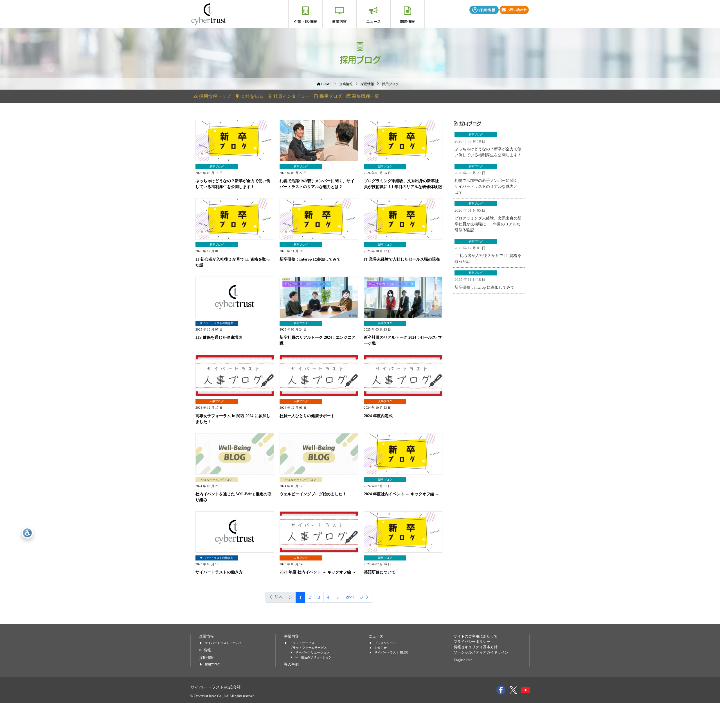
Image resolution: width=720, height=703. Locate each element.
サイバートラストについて (223, 643)
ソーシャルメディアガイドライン (481, 652)
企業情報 (206, 636)
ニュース (373, 21)
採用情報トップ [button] (214, 96)
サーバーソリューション (312, 652)
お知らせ (380, 647)
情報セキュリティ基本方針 (476, 647)
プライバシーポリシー (472, 642)
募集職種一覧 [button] (365, 96)
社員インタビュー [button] (290, 96)
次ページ (355, 597)
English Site (463, 660)
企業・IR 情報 (305, 21)
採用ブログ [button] (330, 96)
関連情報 (407, 21)
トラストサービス (302, 643)
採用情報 (206, 658)
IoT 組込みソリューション (313, 657)
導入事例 (291, 664)
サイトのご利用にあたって (476, 636)
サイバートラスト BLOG (391, 652)
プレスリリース (385, 643)
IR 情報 (205, 650)
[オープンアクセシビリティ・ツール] (27, 533)
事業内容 (339, 21)
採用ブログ (469, 123)
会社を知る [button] (251, 96)
